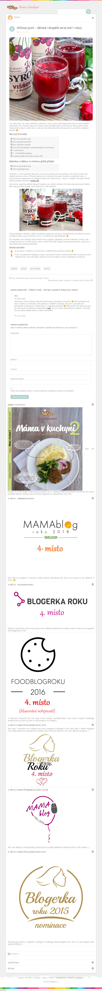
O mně (28, 977)
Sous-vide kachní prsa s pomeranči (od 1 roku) (30, 278)
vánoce (47, 268)
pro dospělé (35, 268)
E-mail (14, 369)
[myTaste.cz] (13, 953)
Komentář (15, 333)
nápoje (14, 268)
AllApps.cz (54, 981)
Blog (45, 977)
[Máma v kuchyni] (24, 6)
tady (49, 308)
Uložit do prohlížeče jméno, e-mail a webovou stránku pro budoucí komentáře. (42, 391)
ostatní (23, 268)
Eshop (20, 977)
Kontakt (79, 977)
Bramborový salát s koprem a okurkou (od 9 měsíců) (69, 280)
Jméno (14, 359)
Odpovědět (21, 316)
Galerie (71, 977)
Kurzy (51, 977)
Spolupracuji (61, 977)
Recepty (37, 977)
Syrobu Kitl (34, 180)
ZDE (69, 494)
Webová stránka (17, 379)
